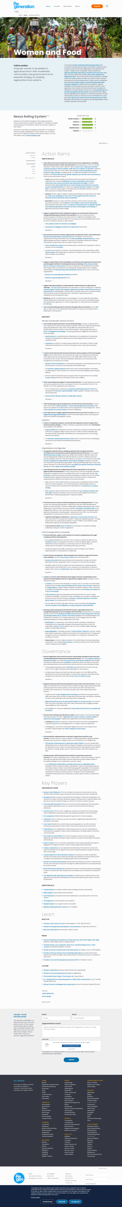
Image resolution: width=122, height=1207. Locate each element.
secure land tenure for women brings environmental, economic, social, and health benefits (72, 186)
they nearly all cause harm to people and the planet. (72, 709)
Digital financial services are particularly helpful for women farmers (68, 701)
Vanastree (48, 343)
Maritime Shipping (92, 1138)
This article (71, 616)
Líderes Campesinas (51, 848)
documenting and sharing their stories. (68, 270)
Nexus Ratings (32, 135)
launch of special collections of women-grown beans (71, 599)
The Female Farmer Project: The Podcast (57, 976)
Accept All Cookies (71, 1048)
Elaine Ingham (48, 893)
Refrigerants (91, 1152)
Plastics (89, 1148)
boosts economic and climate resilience (77, 660)
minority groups (61, 406)
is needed (66, 662)
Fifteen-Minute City (71, 1144)
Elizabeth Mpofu (49, 904)
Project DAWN (50, 430)
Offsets (89, 1144)
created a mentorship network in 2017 (81, 389)
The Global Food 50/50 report (85, 508)
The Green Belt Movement (52, 804)
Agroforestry (46, 1106)
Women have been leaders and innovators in (59, 237)
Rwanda (70, 667)
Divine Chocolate (91, 589)
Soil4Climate (48, 829)
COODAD (48, 584)
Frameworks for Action (35, 1178)
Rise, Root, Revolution (51, 930)
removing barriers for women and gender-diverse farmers (86, 91)
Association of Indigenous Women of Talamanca (61, 227)
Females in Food (50, 542)
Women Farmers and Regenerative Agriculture (59, 984)
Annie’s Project (49, 843)
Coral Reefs (45, 1124)
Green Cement (69, 1146)
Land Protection (47, 1094)
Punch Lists (50, 1176)
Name (44, 1014)
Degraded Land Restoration (50, 1084)
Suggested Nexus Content (51, 1023)
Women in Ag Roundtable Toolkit (66, 391)
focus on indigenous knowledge (54, 331)
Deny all (62, 1202)
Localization (68, 1096)
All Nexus (19, 1081)
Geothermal (91, 1104)
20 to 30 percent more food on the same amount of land (87, 98)
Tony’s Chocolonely (52, 591)
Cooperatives (69, 1122)
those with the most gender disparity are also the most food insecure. (77, 174)
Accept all (75, 1202)
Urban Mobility (69, 1154)
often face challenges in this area (59, 196)
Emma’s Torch (59, 626)
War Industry (91, 1156)
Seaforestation (46, 1130)
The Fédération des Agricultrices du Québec (58, 875)
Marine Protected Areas (49, 1128)
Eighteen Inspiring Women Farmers (55, 907)
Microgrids (90, 1112)
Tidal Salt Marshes (47, 1136)
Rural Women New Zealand (53, 869)
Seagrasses (45, 1132)
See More (48, 230)
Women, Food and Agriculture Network (58, 274)
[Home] (24, 5)
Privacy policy (35, 1197)
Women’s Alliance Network (57, 369)
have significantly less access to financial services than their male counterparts (70, 197)
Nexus (48, 6)
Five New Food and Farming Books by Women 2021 (61, 960)
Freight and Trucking (93, 1084)
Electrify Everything (93, 1098)
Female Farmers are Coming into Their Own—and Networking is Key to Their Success (69, 946)
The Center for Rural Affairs (53, 836)
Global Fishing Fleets (93, 1134)
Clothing (67, 1142)
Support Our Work (70, 1180)
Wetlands (45, 1154)
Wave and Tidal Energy (94, 1118)
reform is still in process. (82, 676)
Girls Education (69, 1126)
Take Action (67, 6)
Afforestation (46, 1104)
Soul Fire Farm (48, 811)
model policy (65, 569)
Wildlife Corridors (47, 1156)
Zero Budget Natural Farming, (67, 694)
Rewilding (45, 1152)
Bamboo (44, 1108)
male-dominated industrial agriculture (86, 65)
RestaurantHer (50, 252)
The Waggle (50, 1174)
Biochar (44, 1082)
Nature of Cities (69, 1148)
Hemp (44, 1092)
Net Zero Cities (69, 1150)
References (68, 1176)
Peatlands (45, 1114)
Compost (68, 1094)
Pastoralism (45, 1096)
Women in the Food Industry (54, 364)
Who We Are (69, 1178)
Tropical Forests (47, 1118)
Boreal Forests (46, 1110)
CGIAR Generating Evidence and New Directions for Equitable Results (71, 764)
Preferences (48, 1202)
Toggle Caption (1, 56)
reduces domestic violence (83, 187)
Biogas (89, 1094)
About (77, 6)
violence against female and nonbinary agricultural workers (64, 289)
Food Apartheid (92, 1132)
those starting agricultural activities (81, 406)
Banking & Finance (92, 1126)
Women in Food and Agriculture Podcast (57, 973)
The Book (68, 1174)
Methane (90, 1140)
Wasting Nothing (70, 1112)
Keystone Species (47, 1148)
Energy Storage (92, 1100)
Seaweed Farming (47, 1134)
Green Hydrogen (92, 1106)
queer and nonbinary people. (65, 466)
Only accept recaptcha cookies (71, 1045)
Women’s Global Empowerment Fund (60, 439)
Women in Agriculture (51, 970)
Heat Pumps (91, 1108)
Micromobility (91, 1086)
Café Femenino (50, 594)
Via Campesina (49, 816)
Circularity (68, 1140)
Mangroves (45, 1126)
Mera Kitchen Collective (80, 631)
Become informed (51, 560)
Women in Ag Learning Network (55, 278)
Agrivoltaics (90, 1092)
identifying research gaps (52, 455)
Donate (97, 6)
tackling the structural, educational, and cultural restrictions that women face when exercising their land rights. (69, 182)
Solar (88, 1116)
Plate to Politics (66, 526)
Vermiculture (68, 1110)
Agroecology (68, 1082)
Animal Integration (70, 1084)
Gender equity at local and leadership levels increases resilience (84, 83)
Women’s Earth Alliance (51, 792)
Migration (90, 1142)
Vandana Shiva (49, 890)
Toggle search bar (107, 6)
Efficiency (90, 1096)
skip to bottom (29, 178)
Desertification (91, 1130)
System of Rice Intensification (74, 1108)
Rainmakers (45, 1098)
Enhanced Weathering (49, 1086)
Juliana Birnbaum (48, 993)
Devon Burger (46, 996)
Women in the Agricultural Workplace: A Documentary (62, 927)
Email (74, 1014)
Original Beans (52, 587)
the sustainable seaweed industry (83, 239)
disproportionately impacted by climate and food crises (83, 73)
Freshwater (45, 1088)
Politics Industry (92, 1150)
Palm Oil (89, 1146)
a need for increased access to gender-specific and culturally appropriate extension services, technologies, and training (73, 206)
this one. (49, 304)
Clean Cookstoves (70, 1092)
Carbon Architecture (71, 1138)
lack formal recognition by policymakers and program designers (72, 460)
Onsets (89, 1114)
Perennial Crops (69, 1098)
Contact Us (68, 1183)
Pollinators (45, 1150)
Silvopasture (68, 1106)
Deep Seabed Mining (93, 1128)
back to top (102, 1168)
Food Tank (47, 824)
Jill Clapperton (49, 901)
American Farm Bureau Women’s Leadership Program (63, 396)
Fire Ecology (45, 1112)
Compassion (68, 1120)
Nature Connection (70, 1130)
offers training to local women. (75, 729)
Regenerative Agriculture (72, 1102)
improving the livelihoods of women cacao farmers (74, 586)
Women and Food (70, 1114)
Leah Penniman (49, 896)
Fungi (43, 1090)
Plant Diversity (69, 1100)
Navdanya (47, 797)
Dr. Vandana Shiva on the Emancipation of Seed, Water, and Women (67, 979)
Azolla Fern (68, 1090)
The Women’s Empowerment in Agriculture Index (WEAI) (64, 743)
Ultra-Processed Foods (94, 1154)
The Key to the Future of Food (54, 923)
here (61, 247)
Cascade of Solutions (35, 1176)
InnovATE (55, 722)
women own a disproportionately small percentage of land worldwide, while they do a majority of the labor (71, 168)
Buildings (67, 1136)
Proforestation (46, 1116)
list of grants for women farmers (56, 410)
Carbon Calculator (53, 1178)
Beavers (44, 1142)
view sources (102, 143)
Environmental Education (72, 1124)
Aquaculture (68, 1086)
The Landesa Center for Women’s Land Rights (60, 224)
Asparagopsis (69, 1088)
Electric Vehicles (92, 1082)
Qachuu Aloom (50, 336)
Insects (44, 1146)
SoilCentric (47, 819)
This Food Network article (54, 245)
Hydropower (91, 1110)
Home (20, 15)
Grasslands (45, 1144)
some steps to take (66, 557)
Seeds (66, 1104)
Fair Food (56, 287)
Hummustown (67, 642)
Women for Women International (55, 862)
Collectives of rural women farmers (81, 517)
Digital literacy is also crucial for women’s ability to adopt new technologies (71, 718)
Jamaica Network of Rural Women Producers (59, 855)
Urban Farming (69, 1152)
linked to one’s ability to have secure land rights (80, 203)
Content (57, 6)
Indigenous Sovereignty (72, 1128)
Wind (88, 1120)
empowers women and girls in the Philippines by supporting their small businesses (70, 604)
